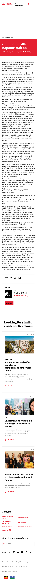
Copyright (19, 562)
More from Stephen (20, 296)
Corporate (9, 303)
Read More (11, 386)
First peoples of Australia (9, 571)
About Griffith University (6, 522)
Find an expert (22, 522)
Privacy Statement (7, 562)
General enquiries (7, 526)
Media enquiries (23, 517)
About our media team (25, 526)
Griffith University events (7, 517)
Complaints (28, 562)
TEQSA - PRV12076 (21, 566)
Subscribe (5, 530)
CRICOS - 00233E (7, 566)
